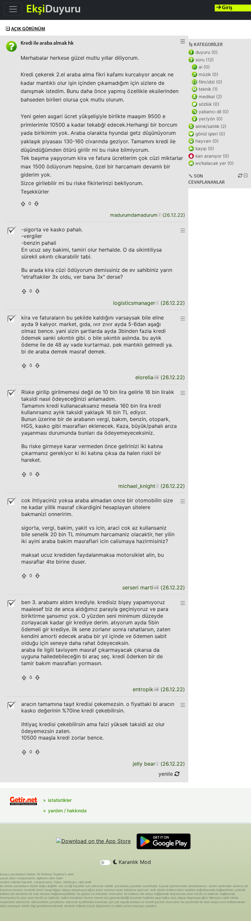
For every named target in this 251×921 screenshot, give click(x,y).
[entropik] (156, 689)
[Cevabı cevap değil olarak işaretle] (11, 230)
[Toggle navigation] (13, 9)
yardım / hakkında (67, 810)
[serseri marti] (156, 587)
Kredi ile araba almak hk (47, 43)
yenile (167, 774)
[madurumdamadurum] (159, 215)
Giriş (226, 7)
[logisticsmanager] (157, 303)
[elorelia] (156, 377)
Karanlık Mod (134, 862)
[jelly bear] (157, 763)
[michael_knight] (157, 486)
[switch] (105, 862)
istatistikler (60, 800)
